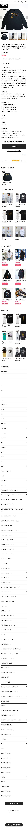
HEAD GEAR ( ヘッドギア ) (8, 601)
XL (2, 390)
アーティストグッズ (5, 786)
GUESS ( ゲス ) (5, 577)
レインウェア (4, 485)
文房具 (3, 777)
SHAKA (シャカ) (5, 701)
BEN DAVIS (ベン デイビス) (8, 516)
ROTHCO (3, 705)
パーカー (3, 433)
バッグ (2, 466)
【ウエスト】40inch (5, 796)
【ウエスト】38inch (5, 791)
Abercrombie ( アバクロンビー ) (9, 490)
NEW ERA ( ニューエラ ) (7, 658)
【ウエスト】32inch (5, 762)
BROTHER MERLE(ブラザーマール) (10, 520)
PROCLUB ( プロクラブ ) (7, 668)
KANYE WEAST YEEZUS (7, 615)
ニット (2, 419)
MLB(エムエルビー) (6, 644)
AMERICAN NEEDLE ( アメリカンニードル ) (12, 499)
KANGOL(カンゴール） (6, 620)
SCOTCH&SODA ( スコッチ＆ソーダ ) (11, 720)
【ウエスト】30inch (5, 758)
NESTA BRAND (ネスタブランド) (9, 653)
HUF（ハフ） (4, 606)
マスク (2, 476)
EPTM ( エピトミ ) (6, 568)
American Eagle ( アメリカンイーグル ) (11, 495)
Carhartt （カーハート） (7, 525)
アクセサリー (4, 480)
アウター (3, 438)
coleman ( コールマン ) (7, 554)
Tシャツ (3, 409)
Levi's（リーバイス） (6, 630)
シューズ (3, 461)
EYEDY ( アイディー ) (6, 573)
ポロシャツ (4, 423)
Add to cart (14, 146)
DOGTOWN (4, 563)
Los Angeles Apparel (7, 639)
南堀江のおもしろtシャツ (7, 734)
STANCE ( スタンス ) (6, 724)
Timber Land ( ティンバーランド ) (10, 687)
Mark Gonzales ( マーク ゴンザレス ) (11, 649)
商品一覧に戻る (14, 803)
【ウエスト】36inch (5, 772)
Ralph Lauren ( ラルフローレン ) (9, 691)
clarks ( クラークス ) (6, 535)
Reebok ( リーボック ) (7, 663)
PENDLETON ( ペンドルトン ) (8, 672)
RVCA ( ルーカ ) (5, 682)
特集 (2, 743)
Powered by (12, 813)
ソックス (3, 457)
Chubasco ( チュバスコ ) (7, 539)
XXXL (2, 400)
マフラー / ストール (6, 471)
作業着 (3, 781)
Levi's (3, 634)
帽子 (2, 452)
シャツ (2, 414)
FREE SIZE (4, 404)
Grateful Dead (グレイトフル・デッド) (10, 587)
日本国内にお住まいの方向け (14, 151)
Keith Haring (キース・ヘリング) (9, 625)
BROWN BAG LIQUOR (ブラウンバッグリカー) (12, 510)
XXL (2, 395)
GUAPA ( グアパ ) (5, 582)
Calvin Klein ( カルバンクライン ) (9, 530)
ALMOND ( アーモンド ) (7, 504)
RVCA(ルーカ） (5, 677)
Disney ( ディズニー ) (6, 558)
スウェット (3, 428)
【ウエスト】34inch (5, 767)
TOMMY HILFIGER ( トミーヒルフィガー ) (11, 696)
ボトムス (3, 442)
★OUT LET (4, 371)
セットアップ (4, 447)
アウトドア (3, 739)
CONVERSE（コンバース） (7, 549)
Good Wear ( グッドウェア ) (8, 596)
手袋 (2, 748)
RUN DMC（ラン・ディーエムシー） (9, 710)
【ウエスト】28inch (5, 753)
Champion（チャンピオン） (7, 544)
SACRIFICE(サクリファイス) (8, 715)
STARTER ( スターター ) (7, 729)
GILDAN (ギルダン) (6, 592)
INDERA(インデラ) (5, 611)
